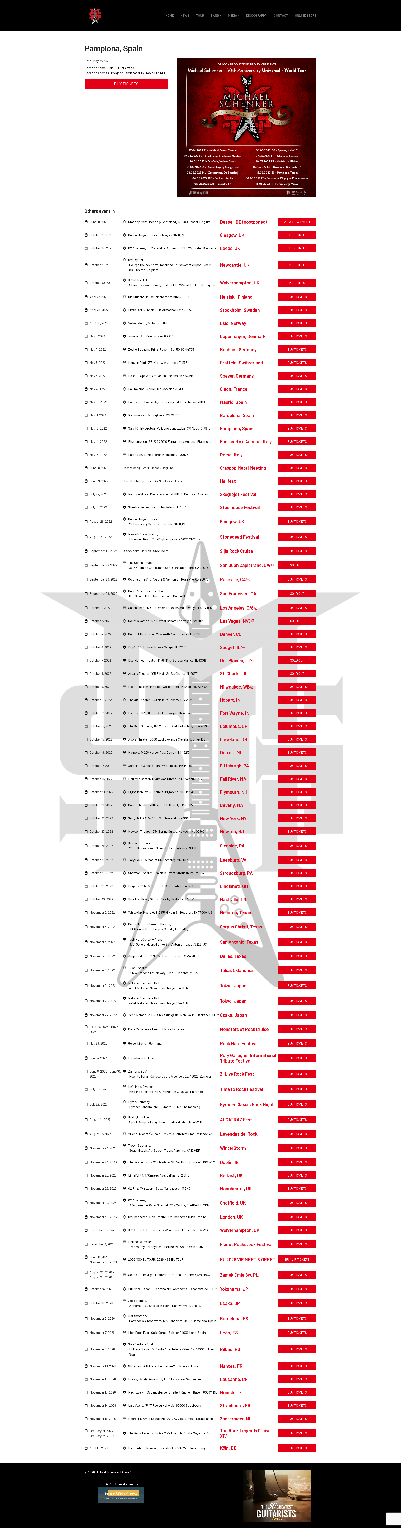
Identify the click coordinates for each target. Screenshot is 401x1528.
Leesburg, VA (233, 859)
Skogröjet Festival (238, 494)
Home (169, 15)
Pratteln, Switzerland (241, 362)
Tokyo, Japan (233, 985)
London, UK (231, 1217)
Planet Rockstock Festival (246, 1244)
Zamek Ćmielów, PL (239, 1274)
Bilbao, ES (230, 1349)
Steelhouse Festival (240, 507)
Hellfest (228, 481)
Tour (200, 15)
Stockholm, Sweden (240, 310)
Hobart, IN (230, 699)
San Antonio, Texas (239, 942)
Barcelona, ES (234, 1318)
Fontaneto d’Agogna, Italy (246, 441)
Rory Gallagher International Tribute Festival (248, 1057)
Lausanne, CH (234, 1379)
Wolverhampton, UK (239, 282)
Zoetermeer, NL (236, 1418)
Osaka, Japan (233, 1015)
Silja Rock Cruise (236, 551)
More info (297, 235)
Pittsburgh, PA (235, 765)
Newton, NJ (232, 831)
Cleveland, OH (234, 739)
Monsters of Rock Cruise (244, 1029)
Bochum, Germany (238, 349)
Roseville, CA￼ (235, 579)
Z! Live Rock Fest (237, 1074)
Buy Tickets (297, 1162)
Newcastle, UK (234, 265)
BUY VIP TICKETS (297, 1259)
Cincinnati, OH (234, 886)
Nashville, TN (233, 899)
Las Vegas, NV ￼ (237, 621)
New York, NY (233, 818)
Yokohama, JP (234, 1289)
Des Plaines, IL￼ (237, 660)
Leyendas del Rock (239, 1133)
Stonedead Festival (239, 536)
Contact (281, 15)
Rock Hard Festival (239, 1043)
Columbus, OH (233, 726)
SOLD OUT (297, 565)
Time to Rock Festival (241, 1089)
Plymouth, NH (234, 792)
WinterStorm (233, 1148)
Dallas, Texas (233, 956)
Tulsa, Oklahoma (236, 970)
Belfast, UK (231, 1175)
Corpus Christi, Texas (241, 926)
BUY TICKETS (297, 468)
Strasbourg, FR (235, 1405)
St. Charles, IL (234, 673)
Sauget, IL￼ (232, 647)
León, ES (229, 1332)
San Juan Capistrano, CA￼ (247, 565)
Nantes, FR (231, 1366)
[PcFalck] (121, 1494)
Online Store (305, 15)
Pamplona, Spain (236, 428)
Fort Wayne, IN (234, 713)
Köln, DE (228, 1448)
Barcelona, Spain (237, 415)
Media (232, 15)
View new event (297, 222)
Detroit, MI (231, 752)
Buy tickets (126, 83)
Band (215, 15)
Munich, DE (231, 1392)
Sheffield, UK (233, 1202)
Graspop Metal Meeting (243, 467)
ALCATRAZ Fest (236, 1119)
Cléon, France (233, 389)
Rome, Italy (231, 454)
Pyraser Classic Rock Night (247, 1104)
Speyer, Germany (237, 375)
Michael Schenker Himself (95, 15)
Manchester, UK (236, 1188)
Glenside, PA (232, 845)
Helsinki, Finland (236, 296)
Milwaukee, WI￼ (236, 686)
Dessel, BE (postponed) (243, 221)
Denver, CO (230, 634)
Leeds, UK (230, 248)
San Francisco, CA (238, 593)
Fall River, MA (233, 778)
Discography (256, 15)
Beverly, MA (232, 805)
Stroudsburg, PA (236, 873)
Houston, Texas (235, 912)
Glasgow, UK (232, 235)
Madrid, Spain (233, 402)
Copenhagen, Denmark (242, 336)
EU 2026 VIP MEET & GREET (247, 1259)
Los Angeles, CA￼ (238, 607)
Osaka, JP (230, 1303)
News (184, 15)
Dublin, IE (229, 1162)
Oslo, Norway (233, 323)
